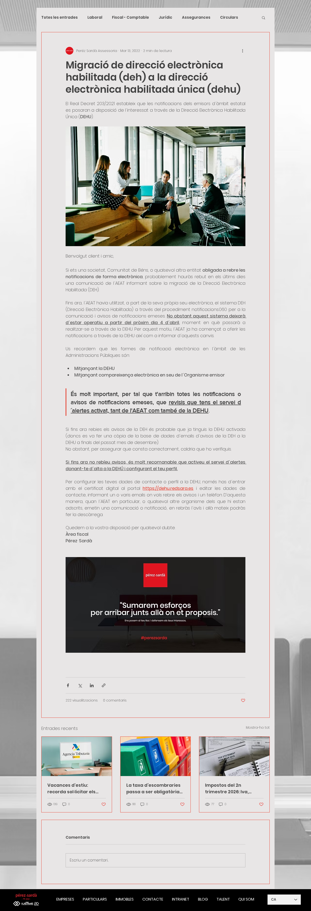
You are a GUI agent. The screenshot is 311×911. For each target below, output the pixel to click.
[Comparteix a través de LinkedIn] (91, 685)
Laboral (94, 17)
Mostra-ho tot (258, 727)
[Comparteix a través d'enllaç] (103, 685)
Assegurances (196, 17)
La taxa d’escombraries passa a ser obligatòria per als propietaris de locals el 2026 (153, 788)
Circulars (229, 17)
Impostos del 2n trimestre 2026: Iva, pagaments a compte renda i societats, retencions (230, 788)
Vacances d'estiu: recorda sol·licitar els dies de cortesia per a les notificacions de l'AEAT (76, 788)
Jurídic (165, 17)
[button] (263, 17)
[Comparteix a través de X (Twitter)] (80, 685)
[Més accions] (242, 51)
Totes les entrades (59, 17)
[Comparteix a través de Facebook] (68, 685)
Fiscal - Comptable (130, 17)
